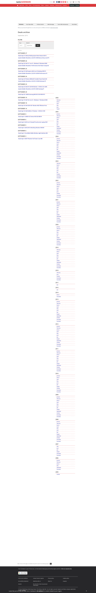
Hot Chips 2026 (29, 24)
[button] (77, 2)
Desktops (52, 5)
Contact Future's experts (38, 578)
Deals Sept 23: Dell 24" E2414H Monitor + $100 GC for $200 (32, 86)
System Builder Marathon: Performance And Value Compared (33, 65)
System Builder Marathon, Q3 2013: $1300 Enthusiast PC (32, 81)
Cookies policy (66, 578)
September (59, 128)
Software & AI (58, 5)
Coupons (65, 5)
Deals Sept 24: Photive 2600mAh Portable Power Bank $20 (32, 79)
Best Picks (22, 5)
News (42, 5)
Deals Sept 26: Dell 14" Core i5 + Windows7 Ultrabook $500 (32, 63)
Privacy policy (51, 578)
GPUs (30, 5)
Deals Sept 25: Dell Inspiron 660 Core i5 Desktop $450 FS (32, 71)
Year (20, 43)
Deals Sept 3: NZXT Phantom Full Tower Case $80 (30, 138)
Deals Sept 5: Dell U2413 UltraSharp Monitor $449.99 (31, 127)
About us (50, 581)
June (57, 107)
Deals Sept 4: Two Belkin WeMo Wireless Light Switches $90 (33, 133)
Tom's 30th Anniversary (63, 24)
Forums (77, 5)
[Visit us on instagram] (61, 2)
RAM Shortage (51, 24)
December (59, 133)
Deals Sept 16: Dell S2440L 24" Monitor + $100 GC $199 (31, 111)
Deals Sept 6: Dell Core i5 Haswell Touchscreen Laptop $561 (33, 122)
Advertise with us (37, 581)
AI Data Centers (40, 24)
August (58, 109)
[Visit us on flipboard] (65, 2)
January (58, 114)
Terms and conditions (23, 578)
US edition (40, 591)
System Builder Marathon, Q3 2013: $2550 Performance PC (32, 73)
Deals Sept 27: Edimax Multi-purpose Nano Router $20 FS (32, 55)
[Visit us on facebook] (57, 2)
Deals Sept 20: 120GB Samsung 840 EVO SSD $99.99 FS (31, 94)
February (58, 100)
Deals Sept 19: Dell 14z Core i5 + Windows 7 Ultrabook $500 (32, 100)
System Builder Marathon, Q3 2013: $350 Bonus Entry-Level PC (33, 58)
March (58, 101)
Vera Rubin (74, 24)
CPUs (26, 5)
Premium (72, 5)
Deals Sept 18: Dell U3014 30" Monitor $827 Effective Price (32, 105)
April (58, 103)
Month (28, 43)
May (57, 105)
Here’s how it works (54, 27)
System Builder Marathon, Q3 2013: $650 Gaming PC (31, 89)
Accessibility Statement (23, 581)
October (58, 130)
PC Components (36, 5)
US (50, 563)
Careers (20, 584)
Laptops (47, 5)
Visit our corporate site (66, 568)
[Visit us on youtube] (63, 2)
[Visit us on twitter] (59, 2)
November (59, 131)
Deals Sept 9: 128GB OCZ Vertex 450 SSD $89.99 (30, 116)
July (57, 124)
